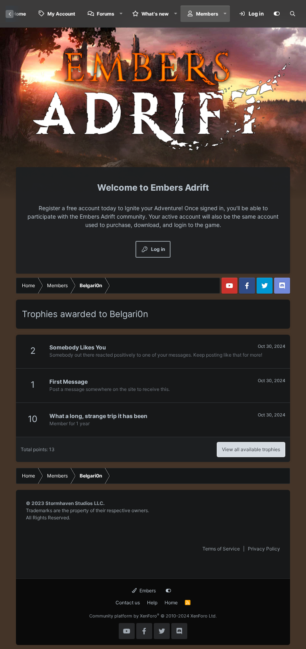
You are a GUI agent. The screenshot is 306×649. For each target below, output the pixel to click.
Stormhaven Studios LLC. (75, 503)
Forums (105, 14)
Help (152, 603)
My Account (61, 14)
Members (207, 14)
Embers (147, 591)
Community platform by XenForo (153, 616)
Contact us (128, 603)
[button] (121, 14)
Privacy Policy (264, 549)
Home (171, 603)
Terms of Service (221, 549)
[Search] (292, 14)
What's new (155, 14)
